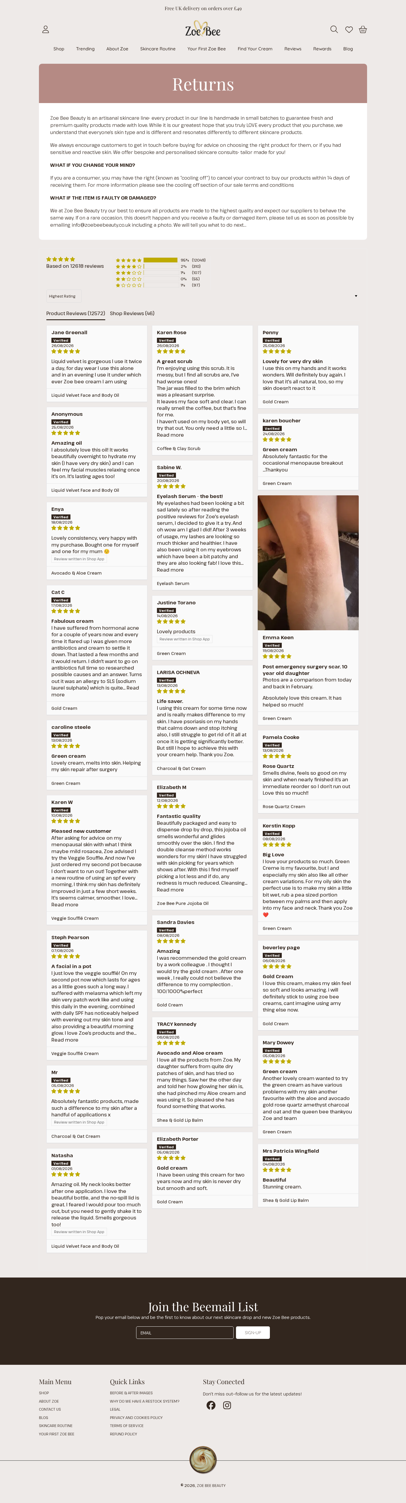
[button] (335, 29)
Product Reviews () (75, 313)
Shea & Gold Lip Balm (180, 1120)
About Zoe (49, 1401)
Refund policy (123, 1434)
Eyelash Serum (173, 583)
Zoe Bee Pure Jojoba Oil (183, 903)
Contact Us (50, 1409)
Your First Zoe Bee (56, 1434)
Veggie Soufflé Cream (75, 918)
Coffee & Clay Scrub (178, 448)
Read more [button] (170, 435)
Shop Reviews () (132, 313)
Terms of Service (127, 1425)
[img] (75, 259)
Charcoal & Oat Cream (181, 768)
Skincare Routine (56, 1425)
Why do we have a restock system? (144, 1401)
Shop (44, 1392)
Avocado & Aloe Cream (76, 573)
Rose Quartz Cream (284, 806)
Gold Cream (276, 401)
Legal (115, 1409)
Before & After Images (131, 1392)
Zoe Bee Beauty (211, 1485)
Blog (43, 1417)
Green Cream (277, 483)
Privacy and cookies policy (136, 1417)
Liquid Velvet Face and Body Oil (85, 395)
